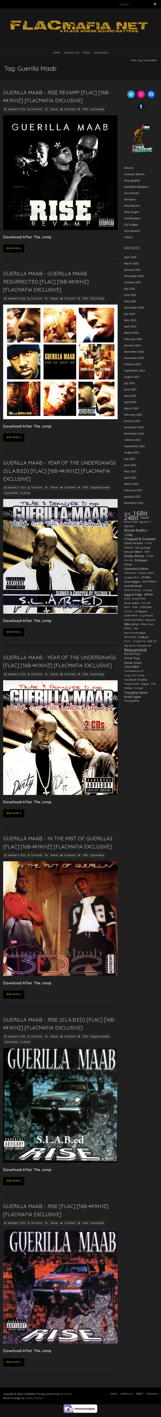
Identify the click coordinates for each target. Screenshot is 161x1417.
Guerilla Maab (97, 109)
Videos (128, 237)
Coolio (148, 543)
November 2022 (134, 433)
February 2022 (133, 490)
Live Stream (131, 193)
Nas (136, 628)
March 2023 (131, 408)
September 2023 (134, 370)
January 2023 (132, 421)
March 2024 (131, 333)
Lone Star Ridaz (133, 620)
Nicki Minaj (130, 637)
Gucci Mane (149, 581)
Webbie (128, 687)
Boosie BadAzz (135, 530)
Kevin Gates (131, 603)
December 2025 (134, 276)
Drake (149, 555)
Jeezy (127, 598)
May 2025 (130, 301)
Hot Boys (147, 590)
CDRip (128, 535)
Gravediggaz (132, 581)
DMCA (86, 52)
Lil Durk (128, 611)
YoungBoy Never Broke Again (136, 694)
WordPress (66, 1393)
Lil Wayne (141, 611)
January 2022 (132, 496)
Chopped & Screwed (99, 487)
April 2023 (130, 402)
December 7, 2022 (16, 109)
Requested (135, 650)
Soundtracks (132, 231)
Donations (101, 52)
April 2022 (130, 477)
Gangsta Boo (131, 577)
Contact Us (71, 52)
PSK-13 (152, 641)
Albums (54, 109)
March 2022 (131, 484)
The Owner (36, 109)
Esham (128, 564)
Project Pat (139, 641)
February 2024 (133, 339)
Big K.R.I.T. (145, 521)
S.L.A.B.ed (25, 492)
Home (56, 52)
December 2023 (134, 351)
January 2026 (132, 270)
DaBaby (128, 547)
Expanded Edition (136, 569)
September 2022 (134, 446)
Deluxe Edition (133, 552)
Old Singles (131, 224)
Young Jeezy (131, 701)
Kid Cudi (146, 602)
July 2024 (129, 314)
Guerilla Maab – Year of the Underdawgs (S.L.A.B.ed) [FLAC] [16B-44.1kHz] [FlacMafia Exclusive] (59, 471)
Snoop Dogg (132, 658)
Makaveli (150, 619)
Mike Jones (131, 624)
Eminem (141, 560)
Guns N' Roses (132, 590)
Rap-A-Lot (129, 645)
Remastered (144, 645)
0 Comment (70, 109)
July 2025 (129, 288)
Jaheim (148, 594)
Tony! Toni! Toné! (134, 675)
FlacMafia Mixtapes (136, 187)
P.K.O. (127, 641)
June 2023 (130, 389)
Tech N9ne (131, 667)
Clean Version (133, 543)
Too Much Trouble (135, 680)
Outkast (143, 637)
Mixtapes (130, 199)
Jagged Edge (133, 594)
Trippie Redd (131, 683)
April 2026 (130, 257)
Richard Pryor (132, 654)
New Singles (132, 212)
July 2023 (129, 383)
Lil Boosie (146, 607)
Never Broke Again (135, 632)
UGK (153, 683)
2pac (127, 513)
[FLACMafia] (80, 19)
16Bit (85, 109)
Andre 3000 (131, 521)
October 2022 (132, 440)
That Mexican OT (134, 670)
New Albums (132, 205)
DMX (147, 551)
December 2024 (134, 307)
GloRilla (146, 577)
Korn (127, 607)
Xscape (139, 687)
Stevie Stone (133, 663)
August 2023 (131, 377)
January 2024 (132, 345)
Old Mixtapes (132, 218)
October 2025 (132, 282)
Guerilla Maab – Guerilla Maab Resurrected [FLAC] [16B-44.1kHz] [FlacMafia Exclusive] (46, 281)
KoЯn (135, 607)
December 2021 (134, 503)
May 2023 (130, 396)
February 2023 (133, 414)
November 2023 (134, 358)
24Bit (131, 518)
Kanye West (139, 598)
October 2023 (132, 364)
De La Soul (142, 547)
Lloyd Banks (146, 615)
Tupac (145, 684)
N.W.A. (128, 628)
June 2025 (130, 295)
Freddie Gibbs (146, 572)
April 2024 (130, 326)
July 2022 (129, 459)
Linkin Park (130, 615)
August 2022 (131, 452)
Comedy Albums (134, 174)
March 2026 (131, 263)
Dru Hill (128, 560)
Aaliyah (144, 517)
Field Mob (130, 572)
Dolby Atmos (134, 556)
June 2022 (130, 465)
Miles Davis (147, 624)
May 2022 (130, 471)
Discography (132, 180)
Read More (12, 248)
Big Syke (129, 526)
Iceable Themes (34, 1398)
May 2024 (130, 320)
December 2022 (134, 427)
